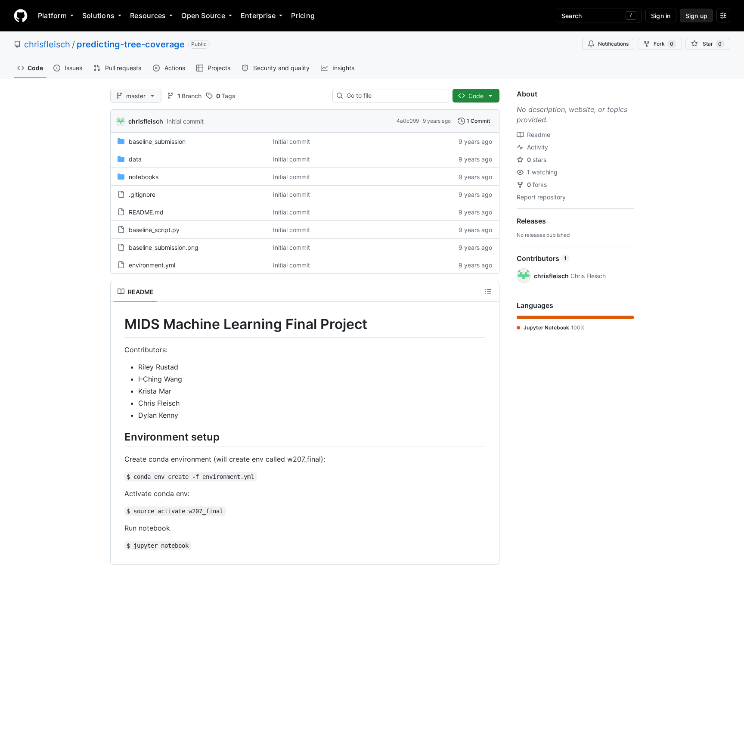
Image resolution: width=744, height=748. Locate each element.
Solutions (98, 15)
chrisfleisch (47, 44)
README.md (146, 212)
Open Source (203, 15)
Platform (52, 15)
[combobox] (394, 95)
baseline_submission (157, 141)
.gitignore (142, 194)
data (135, 159)
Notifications (613, 43)
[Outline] (488, 291)
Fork (663, 43)
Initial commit (185, 121)
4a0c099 (408, 121)
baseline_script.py (154, 229)
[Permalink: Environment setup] (118, 437)
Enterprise (258, 15)
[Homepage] (21, 15)
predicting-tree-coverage (131, 44)
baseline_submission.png (163, 247)
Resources (148, 15)
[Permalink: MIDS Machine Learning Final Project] (118, 324)
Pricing (303, 15)
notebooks (143, 176)
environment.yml (152, 265)
